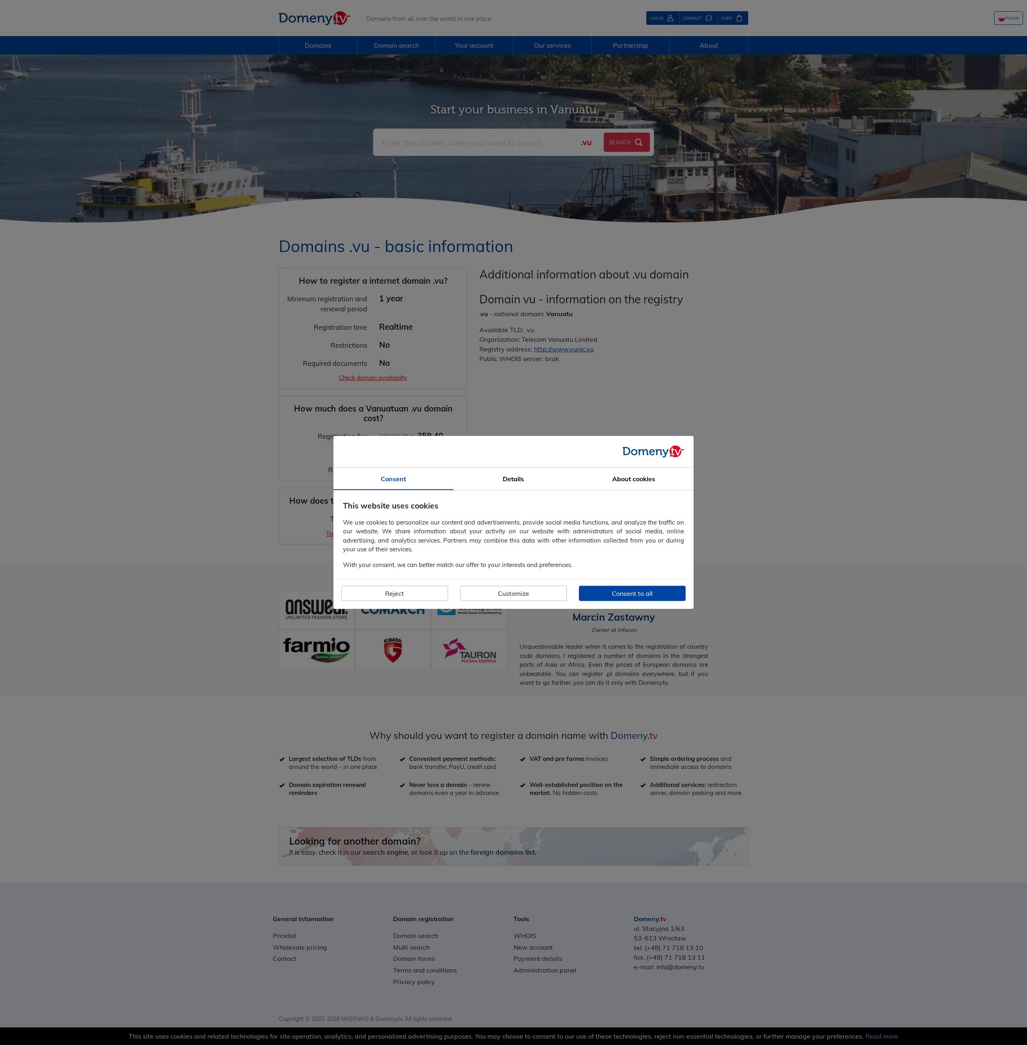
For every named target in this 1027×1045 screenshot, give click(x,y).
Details (513, 479)
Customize (513, 593)
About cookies (633, 479)
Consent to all (632, 593)
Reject (394, 593)
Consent (393, 479)
